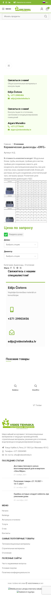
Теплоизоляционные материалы (16, 544)
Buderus (15, 390)
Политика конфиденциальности (16, 572)
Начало (5, 511)
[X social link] (14, 268)
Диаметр (8, 251)
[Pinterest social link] (17, 268)
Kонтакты (6, 533)
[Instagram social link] (6, 2)
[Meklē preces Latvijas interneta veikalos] (25, 589)
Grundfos (35, 390)
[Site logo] (23, 9)
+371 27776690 (17, 126)
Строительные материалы (13, 548)
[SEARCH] (45, 16)
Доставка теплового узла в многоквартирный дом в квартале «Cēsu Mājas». (29, 468)
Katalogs (5, 515)
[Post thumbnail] (7, 470)
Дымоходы (18, 265)
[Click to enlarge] (9, 66)
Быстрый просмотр (15, 386)
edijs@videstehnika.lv (20, 98)
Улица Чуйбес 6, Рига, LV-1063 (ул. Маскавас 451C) (26, 448)
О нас (4, 529)
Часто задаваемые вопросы (14, 563)
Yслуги (5, 524)
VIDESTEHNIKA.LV (34, 583)
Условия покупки (9, 568)
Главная (7, 144)
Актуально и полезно (11, 520)
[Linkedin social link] (9, 2)
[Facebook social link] (3, 2)
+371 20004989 (19, 451)
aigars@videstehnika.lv (20, 130)
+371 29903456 (17, 95)
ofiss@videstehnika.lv (23, 455)
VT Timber (37, 405)
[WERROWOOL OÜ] (14, 405)
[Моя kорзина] (41, 8)
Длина (7, 240)
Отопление (19, 144)
